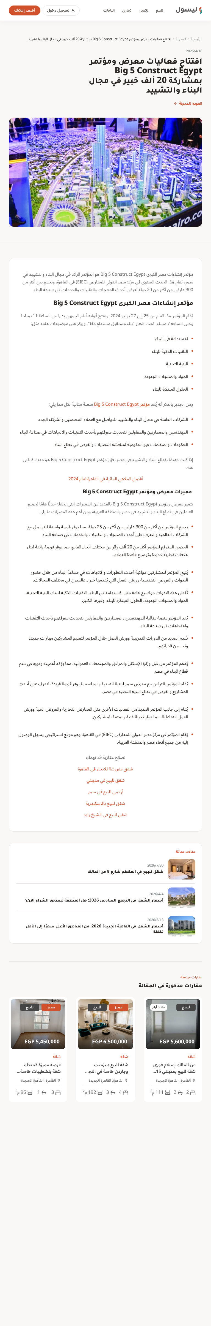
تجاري (126, 10)
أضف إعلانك (24, 10)
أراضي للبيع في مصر (105, 792)
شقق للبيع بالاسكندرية (105, 803)
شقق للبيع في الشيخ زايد (105, 814)
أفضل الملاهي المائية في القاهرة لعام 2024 (105, 479)
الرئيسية (196, 39)
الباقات (109, 10)
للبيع (159, 10)
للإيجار (143, 10)
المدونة (181, 39)
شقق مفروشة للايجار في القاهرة (105, 769)
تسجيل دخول (58, 10)
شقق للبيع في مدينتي (106, 780)
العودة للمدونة (190, 103)
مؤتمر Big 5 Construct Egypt (122, 404)
